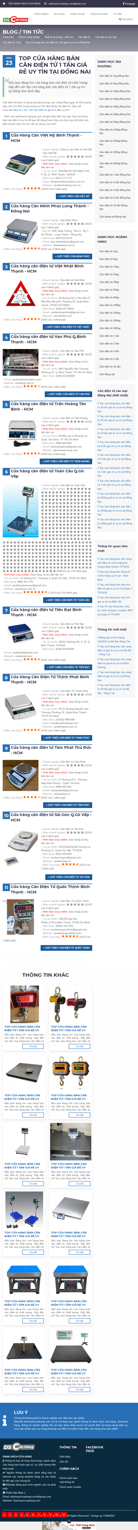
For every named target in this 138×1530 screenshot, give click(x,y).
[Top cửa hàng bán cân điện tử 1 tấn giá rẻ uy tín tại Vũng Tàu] (70, 1004)
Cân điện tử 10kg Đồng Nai (114, 91)
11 (64, 1514)
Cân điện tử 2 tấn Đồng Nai (114, 182)
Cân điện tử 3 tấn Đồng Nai (114, 190)
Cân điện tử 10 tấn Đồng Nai (113, 207)
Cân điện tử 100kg (109, 305)
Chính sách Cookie (70, 1486)
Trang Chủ (8, 37)
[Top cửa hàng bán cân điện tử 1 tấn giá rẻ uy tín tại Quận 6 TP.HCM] (24, 1347)
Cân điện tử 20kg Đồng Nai (114, 98)
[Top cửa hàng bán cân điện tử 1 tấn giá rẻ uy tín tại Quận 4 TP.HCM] (24, 1279)
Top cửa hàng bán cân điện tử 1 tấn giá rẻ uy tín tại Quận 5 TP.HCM (69, 1303)
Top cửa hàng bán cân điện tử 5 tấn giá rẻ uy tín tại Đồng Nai (114, 446)
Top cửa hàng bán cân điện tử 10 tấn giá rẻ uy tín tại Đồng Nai (115, 433)
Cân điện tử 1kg (108, 251)
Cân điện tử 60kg (109, 297)
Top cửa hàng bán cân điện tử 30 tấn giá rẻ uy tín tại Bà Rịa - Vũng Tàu (114, 689)
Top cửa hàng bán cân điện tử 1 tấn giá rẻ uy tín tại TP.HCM (22, 1165)
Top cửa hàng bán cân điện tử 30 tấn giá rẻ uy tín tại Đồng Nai (115, 407)
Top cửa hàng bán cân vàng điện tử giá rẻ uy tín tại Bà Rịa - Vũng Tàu (114, 650)
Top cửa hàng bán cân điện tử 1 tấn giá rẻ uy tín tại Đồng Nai (58, 42)
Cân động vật (107, 374)
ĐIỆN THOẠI (77, 14)
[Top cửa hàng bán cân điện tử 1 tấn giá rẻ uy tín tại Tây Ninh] (24, 1004)
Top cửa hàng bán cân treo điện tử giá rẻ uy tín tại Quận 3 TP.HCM (115, 588)
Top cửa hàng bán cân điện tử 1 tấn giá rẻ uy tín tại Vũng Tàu (69, 1028)
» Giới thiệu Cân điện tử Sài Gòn (68, 877)
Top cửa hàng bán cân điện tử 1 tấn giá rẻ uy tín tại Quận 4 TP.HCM (22, 1303)
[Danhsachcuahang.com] (16, 19)
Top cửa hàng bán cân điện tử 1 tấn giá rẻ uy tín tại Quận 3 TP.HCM (69, 1234)
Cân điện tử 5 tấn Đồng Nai (114, 197)
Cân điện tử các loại (105, 37)
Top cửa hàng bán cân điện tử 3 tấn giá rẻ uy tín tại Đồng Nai (114, 458)
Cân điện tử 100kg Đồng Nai (113, 131)
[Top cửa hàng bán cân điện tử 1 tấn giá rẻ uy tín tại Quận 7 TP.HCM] (70, 1347)
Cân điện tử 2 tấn (109, 343)
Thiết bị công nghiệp (29, 37)
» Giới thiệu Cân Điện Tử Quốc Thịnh (66, 947)
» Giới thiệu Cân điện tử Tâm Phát (67, 805)
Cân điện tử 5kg (108, 259)
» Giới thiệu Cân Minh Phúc (72, 256)
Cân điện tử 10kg (109, 266)
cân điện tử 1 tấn (18, 109)
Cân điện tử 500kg (109, 328)
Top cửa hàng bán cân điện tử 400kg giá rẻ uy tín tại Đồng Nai (115, 523)
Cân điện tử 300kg (109, 320)
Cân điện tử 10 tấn (110, 366)
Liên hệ (63, 1461)
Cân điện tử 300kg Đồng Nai (113, 154)
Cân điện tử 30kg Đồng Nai (114, 106)
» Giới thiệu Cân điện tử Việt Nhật (67, 327)
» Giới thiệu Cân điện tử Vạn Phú (68, 394)
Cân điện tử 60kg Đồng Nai (114, 121)
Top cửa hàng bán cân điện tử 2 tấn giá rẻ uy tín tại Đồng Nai (114, 471)
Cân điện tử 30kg (109, 282)
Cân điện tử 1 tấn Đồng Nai (114, 174)
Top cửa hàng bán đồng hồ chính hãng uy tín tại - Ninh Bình (114, 575)
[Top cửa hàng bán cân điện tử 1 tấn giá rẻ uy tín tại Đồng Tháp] (70, 1073)
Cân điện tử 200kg (109, 312)
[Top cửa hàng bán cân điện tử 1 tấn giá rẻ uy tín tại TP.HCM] (24, 1141)
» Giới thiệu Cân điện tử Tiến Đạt (68, 667)
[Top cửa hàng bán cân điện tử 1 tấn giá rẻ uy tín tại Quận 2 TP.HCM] (24, 1210)
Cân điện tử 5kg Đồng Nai (114, 83)
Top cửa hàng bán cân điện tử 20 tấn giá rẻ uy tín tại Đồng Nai (115, 420)
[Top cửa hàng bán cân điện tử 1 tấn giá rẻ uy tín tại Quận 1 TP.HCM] (70, 1141)
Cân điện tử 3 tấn (109, 351)
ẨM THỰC (59, 14)
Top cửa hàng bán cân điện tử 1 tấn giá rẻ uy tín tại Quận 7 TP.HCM (69, 1371)
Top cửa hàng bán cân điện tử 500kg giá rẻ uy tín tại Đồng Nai (115, 497)
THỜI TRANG (41, 14)
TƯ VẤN (117, 14)
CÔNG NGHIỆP (99, 14)
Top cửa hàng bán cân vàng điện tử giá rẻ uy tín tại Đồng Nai (114, 676)
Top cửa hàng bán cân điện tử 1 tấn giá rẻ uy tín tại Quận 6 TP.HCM (22, 1371)
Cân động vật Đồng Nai (112, 216)
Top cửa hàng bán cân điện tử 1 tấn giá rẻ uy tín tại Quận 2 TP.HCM (22, 1234)
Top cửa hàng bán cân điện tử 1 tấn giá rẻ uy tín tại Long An (22, 1097)
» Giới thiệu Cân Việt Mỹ (74, 196)
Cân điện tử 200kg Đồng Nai (113, 142)
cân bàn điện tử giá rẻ (41, 109)
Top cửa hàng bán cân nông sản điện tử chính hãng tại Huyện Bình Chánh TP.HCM (115, 562)
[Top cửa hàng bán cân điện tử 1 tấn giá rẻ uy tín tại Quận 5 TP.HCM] (70, 1279)
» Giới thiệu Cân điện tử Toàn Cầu (67, 600)
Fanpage (129, 3)
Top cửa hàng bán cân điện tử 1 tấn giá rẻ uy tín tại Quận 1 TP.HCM (69, 1165)
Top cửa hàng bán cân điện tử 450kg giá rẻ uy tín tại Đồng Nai (115, 510)
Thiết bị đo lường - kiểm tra (59, 37)
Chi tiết (33, 1046)
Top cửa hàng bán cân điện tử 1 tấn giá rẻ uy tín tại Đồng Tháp (69, 1097)
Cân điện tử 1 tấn (12, 42)
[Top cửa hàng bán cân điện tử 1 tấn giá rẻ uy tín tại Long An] (24, 1073)
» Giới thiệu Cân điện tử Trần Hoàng (65, 461)
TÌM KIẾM (127, 19)
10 (56, 1514)
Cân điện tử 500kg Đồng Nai (113, 165)
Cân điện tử (84, 37)
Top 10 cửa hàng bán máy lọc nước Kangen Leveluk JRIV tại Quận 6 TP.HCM (115, 610)
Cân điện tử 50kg (109, 289)
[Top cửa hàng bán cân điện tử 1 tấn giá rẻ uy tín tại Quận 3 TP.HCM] (70, 1210)
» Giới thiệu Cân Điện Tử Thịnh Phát (66, 737)
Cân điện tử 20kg (109, 274)
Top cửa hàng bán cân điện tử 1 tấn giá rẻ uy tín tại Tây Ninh (22, 1028)
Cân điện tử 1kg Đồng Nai (114, 75)
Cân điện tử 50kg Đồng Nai (114, 114)
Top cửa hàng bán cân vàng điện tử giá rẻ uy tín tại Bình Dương (114, 663)
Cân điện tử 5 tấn (109, 358)
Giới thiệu (64, 1456)
